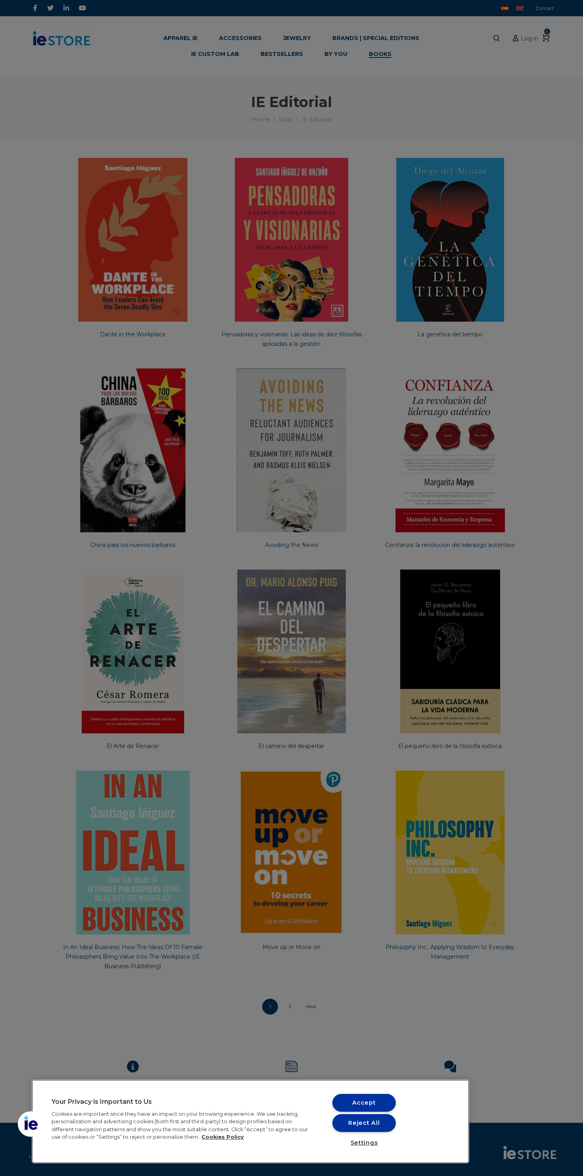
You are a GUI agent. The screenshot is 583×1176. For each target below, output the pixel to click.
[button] (30, 1124)
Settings (364, 1142)
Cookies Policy (222, 1137)
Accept (364, 1102)
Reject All (364, 1122)
